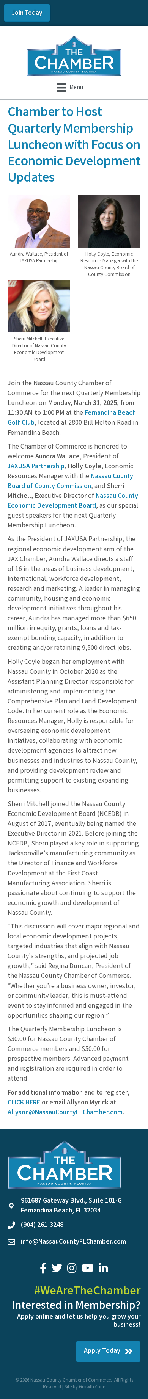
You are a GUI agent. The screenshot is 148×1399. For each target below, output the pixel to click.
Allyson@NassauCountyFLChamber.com (65, 1113)
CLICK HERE (24, 1103)
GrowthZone (92, 1387)
